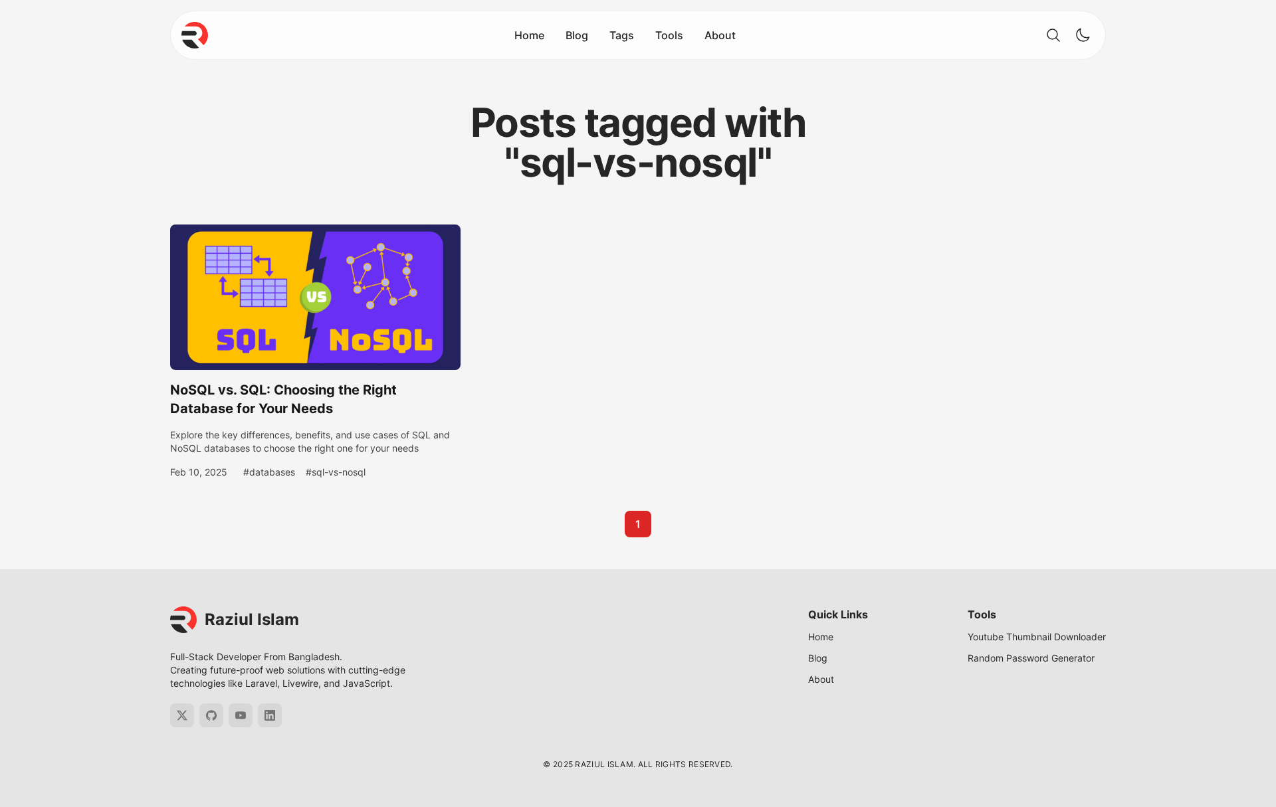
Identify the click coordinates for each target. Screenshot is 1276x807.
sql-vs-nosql (339, 472)
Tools (669, 35)
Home (529, 35)
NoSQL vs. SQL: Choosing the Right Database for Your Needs (283, 399)
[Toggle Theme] (1083, 35)
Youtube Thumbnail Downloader (1037, 636)
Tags (621, 35)
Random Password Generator (1031, 658)
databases (272, 472)
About (720, 35)
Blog (577, 35)
